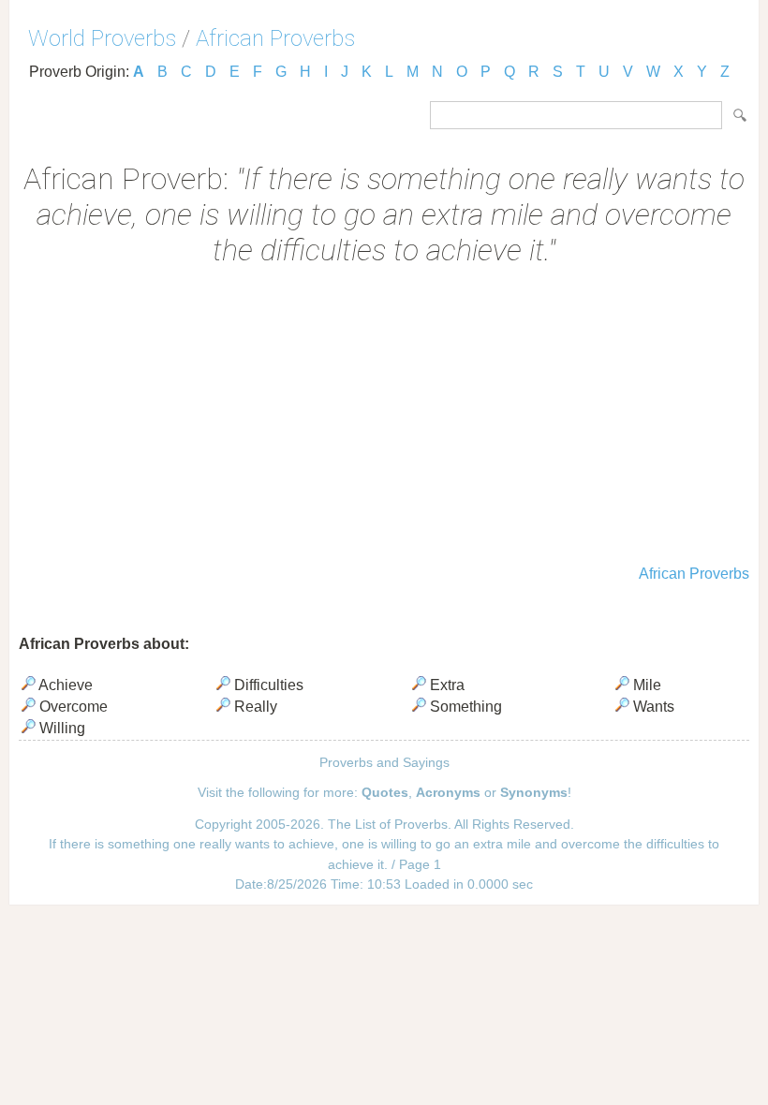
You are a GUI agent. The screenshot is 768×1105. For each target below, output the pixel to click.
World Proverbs (102, 38)
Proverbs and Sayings (384, 762)
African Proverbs (275, 38)
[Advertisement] (384, 418)
